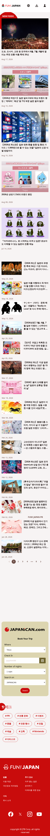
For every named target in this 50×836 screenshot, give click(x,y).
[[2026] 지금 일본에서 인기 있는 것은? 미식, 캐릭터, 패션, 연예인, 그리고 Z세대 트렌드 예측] (12, 527)
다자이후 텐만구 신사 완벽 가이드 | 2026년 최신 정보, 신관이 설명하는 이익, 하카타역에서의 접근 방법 (36, 544)
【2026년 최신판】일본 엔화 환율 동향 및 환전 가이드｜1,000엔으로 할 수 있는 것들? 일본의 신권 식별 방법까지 (25, 147)
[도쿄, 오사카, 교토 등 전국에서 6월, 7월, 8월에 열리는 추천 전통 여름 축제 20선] (25, 34)
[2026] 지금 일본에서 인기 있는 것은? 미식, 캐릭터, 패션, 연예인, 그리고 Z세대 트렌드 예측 (36, 524)
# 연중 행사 (24, 723)
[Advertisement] (25, 590)
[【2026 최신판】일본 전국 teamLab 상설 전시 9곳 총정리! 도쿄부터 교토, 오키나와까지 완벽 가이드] (12, 467)
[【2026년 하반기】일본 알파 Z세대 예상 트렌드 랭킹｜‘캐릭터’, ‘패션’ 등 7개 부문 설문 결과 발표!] (25, 81)
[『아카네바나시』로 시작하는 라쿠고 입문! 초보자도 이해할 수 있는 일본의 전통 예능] (25, 223)
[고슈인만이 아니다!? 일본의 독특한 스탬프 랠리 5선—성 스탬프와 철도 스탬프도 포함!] (12, 447)
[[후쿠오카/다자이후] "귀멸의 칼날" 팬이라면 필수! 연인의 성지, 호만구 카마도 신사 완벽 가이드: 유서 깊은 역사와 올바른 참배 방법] (12, 487)
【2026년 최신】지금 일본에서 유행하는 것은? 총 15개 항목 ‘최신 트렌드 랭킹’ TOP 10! (36, 365)
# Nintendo (38, 731)
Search (25, 691)
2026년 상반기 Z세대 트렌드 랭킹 (17, 194)
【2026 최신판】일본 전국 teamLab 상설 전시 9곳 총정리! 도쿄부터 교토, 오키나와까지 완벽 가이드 (36, 464)
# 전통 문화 (22, 715)
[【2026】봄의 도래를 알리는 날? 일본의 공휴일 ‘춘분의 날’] (12, 388)
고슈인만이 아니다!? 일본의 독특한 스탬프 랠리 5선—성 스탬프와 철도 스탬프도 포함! (36, 445)
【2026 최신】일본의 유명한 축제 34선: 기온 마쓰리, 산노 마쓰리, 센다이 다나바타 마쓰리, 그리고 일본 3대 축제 (36, 266)
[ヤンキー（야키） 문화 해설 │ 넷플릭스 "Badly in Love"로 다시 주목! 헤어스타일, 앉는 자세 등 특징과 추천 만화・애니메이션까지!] (12, 308)
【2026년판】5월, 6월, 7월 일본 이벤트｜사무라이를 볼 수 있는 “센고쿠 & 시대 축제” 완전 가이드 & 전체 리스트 (36, 325)
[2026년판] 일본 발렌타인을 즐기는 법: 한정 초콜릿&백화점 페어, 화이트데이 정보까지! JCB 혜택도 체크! (36, 504)
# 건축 (22, 731)
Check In (8, 655)
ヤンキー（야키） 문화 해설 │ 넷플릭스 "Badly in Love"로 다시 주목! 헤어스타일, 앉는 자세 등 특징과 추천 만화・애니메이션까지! (36, 305)
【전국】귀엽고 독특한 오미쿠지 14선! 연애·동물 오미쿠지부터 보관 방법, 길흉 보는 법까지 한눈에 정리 (36, 345)
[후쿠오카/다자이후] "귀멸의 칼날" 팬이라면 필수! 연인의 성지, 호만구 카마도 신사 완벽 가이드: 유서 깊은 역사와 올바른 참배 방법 (36, 484)
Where (7, 644)
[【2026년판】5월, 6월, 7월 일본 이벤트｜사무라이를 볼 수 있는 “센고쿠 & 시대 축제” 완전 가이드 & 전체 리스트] (12, 328)
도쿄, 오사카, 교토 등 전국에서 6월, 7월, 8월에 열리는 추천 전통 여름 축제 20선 (24, 53)
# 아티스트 (10, 739)
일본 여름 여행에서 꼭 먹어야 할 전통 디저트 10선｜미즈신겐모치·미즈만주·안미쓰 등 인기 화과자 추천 (36, 286)
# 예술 (8, 731)
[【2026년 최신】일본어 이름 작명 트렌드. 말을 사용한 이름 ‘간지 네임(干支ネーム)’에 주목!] (12, 408)
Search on (9, 677)
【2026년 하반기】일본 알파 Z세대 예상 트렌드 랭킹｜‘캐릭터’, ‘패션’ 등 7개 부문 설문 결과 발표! (24, 100)
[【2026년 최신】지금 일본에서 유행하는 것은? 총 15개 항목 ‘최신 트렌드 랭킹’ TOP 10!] (12, 368)
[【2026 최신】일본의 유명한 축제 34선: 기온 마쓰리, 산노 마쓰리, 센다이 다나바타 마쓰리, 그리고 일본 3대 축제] (12, 269)
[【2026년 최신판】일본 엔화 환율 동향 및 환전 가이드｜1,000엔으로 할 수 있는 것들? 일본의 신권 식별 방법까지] (25, 127)
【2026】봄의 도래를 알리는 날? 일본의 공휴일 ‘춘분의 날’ (36, 385)
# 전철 (40, 723)
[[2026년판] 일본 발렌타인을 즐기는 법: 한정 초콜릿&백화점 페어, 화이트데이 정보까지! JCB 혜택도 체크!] (12, 507)
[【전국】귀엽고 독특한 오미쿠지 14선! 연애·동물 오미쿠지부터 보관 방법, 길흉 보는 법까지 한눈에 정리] (12, 348)
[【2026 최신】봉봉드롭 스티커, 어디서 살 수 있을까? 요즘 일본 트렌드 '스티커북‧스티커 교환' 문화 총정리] (12, 427)
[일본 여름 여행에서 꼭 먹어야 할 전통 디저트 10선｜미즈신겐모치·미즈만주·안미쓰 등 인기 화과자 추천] (12, 289)
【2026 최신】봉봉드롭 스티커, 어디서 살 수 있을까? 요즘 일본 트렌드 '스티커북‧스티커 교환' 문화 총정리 (36, 425)
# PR (7, 715)
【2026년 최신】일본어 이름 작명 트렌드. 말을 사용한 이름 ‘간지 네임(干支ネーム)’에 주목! (36, 405)
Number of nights (13, 666)
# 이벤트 (40, 715)
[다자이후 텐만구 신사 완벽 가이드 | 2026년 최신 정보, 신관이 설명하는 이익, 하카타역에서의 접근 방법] (12, 547)
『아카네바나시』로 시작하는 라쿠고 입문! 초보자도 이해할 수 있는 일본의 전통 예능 (24, 243)
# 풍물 (8, 723)
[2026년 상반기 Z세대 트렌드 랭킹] (25, 177)
